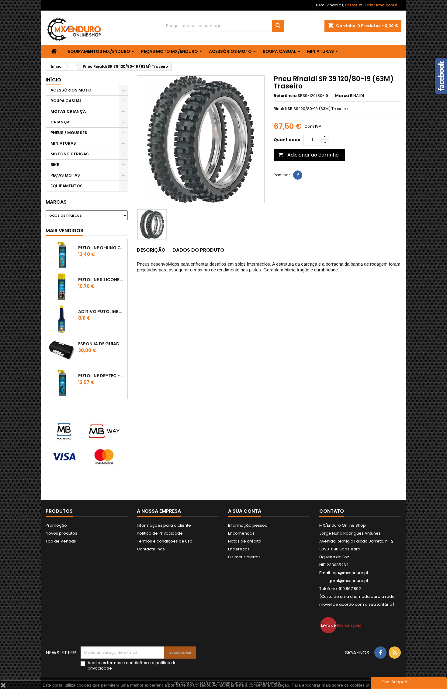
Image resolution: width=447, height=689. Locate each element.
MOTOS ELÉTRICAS (69, 154)
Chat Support (394, 682)
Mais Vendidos (64, 230)
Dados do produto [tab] (198, 249)
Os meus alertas (244, 557)
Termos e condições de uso (164, 541)
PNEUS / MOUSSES (68, 133)
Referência (285, 95)
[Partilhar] (297, 175)
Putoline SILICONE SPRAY (101, 279)
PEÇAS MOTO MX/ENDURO (169, 51)
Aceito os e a (132, 665)
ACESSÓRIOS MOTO (230, 51)
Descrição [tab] (151, 249)
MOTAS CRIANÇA (68, 111)
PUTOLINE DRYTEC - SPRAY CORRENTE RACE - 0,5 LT (101, 375)
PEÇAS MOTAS (65, 175)
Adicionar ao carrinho (308, 154)
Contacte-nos (151, 549)
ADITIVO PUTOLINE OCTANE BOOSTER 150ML (101, 311)
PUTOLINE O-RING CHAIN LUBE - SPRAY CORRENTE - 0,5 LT (101, 247)
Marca (342, 95)
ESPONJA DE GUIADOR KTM (101, 343)
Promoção (56, 525)
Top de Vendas (61, 541)
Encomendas (241, 533)
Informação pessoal (248, 525)
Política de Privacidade (160, 533)
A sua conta (244, 511)
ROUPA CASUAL (279, 51)
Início (53, 79)
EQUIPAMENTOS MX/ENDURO (99, 51)
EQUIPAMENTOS (66, 186)
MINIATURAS (320, 51)
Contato (331, 511)
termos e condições (127, 663)
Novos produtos (61, 533)
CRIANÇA (60, 122)
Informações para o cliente (164, 525)
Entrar (351, 5)
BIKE (54, 164)
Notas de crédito (244, 541)
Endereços (239, 549)
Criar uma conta (381, 5)
